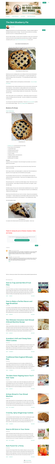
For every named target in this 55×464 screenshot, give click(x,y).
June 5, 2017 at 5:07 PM (15, 250)
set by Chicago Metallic (24, 103)
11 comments (11, 370)
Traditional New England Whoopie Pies (19, 358)
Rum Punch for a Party (15, 446)
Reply (9, 261)
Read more (33, 314)
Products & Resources (15, 16)
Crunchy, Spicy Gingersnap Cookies (19, 413)
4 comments (11, 456)
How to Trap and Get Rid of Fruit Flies (18, 284)
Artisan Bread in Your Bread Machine (17, 395)
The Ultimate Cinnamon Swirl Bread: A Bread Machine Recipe (20, 321)
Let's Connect (23, 16)
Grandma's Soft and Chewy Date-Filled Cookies (18, 339)
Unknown (10, 250)
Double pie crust (10, 145)
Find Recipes (7, 16)
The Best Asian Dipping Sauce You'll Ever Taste (20, 377)
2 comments (11, 388)
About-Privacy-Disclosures (31, 16)
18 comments (11, 351)
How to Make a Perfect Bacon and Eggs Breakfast (19, 302)
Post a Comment (11, 407)
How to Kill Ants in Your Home (17, 429)
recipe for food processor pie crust (21, 39)
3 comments (11, 314)
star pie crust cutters (30, 101)
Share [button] (36, 245)
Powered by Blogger (28, 460)
